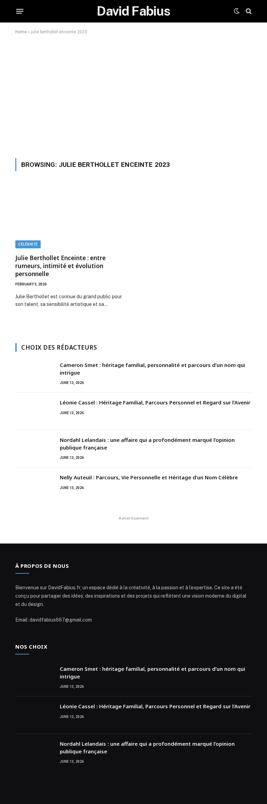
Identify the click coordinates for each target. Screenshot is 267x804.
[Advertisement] (133, 95)
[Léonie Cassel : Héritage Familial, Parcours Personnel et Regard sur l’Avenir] (34, 411)
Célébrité (28, 244)
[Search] (248, 11)
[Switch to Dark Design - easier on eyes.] (236, 11)
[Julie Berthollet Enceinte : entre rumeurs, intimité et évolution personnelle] (71, 216)
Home (21, 31)
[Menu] (20, 11)
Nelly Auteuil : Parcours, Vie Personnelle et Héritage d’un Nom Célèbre (149, 477)
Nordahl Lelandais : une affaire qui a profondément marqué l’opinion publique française (147, 443)
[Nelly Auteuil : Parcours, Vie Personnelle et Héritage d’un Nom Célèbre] (34, 486)
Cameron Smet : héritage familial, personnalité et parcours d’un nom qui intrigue (152, 368)
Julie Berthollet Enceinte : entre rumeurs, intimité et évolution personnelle (60, 266)
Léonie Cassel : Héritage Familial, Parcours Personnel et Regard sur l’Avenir (155, 402)
